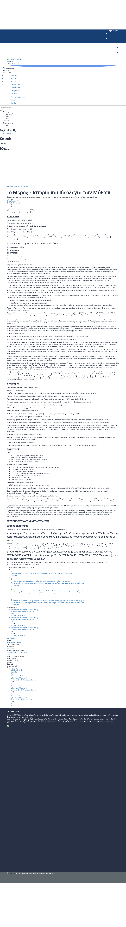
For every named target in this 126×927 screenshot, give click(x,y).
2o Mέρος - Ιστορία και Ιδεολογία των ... (23, 611)
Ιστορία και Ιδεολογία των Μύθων (17, 187)
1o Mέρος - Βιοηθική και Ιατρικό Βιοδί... (23, 680)
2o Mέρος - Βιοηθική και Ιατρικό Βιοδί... (23, 690)
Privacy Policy (42, 903)
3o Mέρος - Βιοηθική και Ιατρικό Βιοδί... (23, 700)
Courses (3, 134)
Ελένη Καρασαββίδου (13, 201)
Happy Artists (50, 873)
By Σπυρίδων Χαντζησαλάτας (20, 686)
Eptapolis (35, 873)
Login (110, 31)
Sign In (15, 924)
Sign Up (10, 924)
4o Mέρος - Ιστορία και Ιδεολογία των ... (23, 629)
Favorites (9, 134)
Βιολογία (14, 672)
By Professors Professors (19, 676)
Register (116, 31)
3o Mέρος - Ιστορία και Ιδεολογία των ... (23, 620)
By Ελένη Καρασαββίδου (18, 615)
